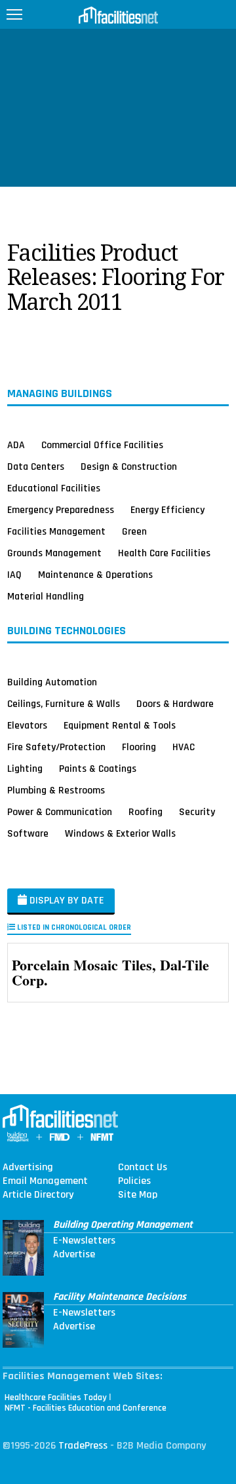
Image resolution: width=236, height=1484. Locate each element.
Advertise (74, 1254)
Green (134, 531)
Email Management (45, 1181)
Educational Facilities (53, 488)
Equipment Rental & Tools (120, 725)
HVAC (183, 746)
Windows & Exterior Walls (120, 833)
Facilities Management (56, 531)
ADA (16, 444)
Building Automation (52, 682)
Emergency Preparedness (60, 509)
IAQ (14, 574)
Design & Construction (129, 466)
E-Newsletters (84, 1241)
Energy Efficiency (167, 509)
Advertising (28, 1167)
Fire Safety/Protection (56, 746)
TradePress (83, 1446)
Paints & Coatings (97, 768)
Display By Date (65, 900)
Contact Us (142, 1167)
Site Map (137, 1195)
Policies (134, 1181)
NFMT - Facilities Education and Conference (86, 1408)
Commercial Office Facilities (102, 444)
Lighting (25, 768)
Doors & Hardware (175, 703)
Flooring (139, 746)
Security (197, 811)
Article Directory (38, 1195)
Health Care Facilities (164, 553)
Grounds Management (54, 553)
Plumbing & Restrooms (56, 790)
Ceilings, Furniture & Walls (63, 703)
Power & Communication (59, 811)
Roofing (145, 811)
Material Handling (45, 596)
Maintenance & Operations (95, 574)
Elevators (27, 725)
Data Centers (35, 466)
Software (28, 833)
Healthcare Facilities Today (56, 1397)
